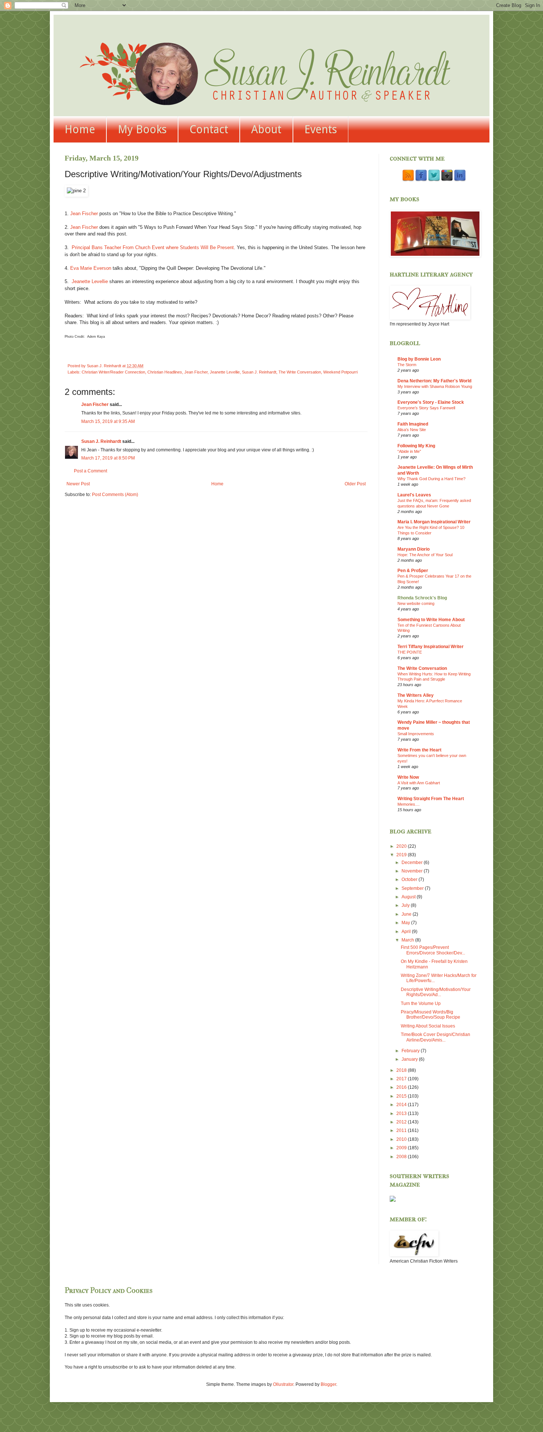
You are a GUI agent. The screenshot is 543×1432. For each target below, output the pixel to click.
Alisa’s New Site (411, 429)
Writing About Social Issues (428, 1026)
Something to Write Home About (431, 619)
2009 (402, 1147)
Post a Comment (90, 471)
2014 (402, 1104)
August (409, 896)
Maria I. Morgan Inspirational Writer (434, 521)
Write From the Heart (419, 750)
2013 (402, 1113)
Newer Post (78, 483)
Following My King (416, 445)
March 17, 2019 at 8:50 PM (108, 458)
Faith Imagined (412, 424)
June (407, 914)
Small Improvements (415, 734)
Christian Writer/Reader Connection (113, 372)
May (406, 922)
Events (320, 129)
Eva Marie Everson (90, 268)
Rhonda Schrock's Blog (422, 597)
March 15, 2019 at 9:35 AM (108, 421)
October (410, 879)
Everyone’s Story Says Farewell (426, 408)
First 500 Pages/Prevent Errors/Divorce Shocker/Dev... (433, 950)
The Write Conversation (300, 372)
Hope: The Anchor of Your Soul (424, 555)
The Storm (406, 364)
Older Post (355, 483)
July (406, 905)
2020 (402, 846)
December (413, 862)
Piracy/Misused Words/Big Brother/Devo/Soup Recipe (430, 1014)
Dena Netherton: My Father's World (434, 380)
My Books (142, 129)
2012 (402, 1122)
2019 (402, 854)
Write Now (408, 777)
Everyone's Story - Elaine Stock (430, 402)
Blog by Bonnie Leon (419, 359)
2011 (402, 1130)
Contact (208, 129)
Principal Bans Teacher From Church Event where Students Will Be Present (153, 247)
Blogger (328, 1384)
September (413, 888)
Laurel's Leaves (414, 495)
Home (80, 129)
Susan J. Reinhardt (259, 372)
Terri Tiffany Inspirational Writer (430, 646)
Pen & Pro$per (412, 570)
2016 (402, 1087)
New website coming (415, 603)
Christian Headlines (164, 372)
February (411, 1050)
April (407, 931)
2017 (402, 1078)
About (266, 129)
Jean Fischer (84, 213)
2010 (402, 1139)
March (408, 940)
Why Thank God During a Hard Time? (431, 478)
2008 (402, 1156)
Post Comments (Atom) (115, 494)
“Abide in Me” (409, 451)
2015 (402, 1096)
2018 (402, 1070)
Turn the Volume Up (421, 1003)
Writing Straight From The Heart (430, 798)
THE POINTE (409, 652)
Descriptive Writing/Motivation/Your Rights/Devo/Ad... (436, 992)
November (413, 871)
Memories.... (408, 804)
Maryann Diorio (413, 549)
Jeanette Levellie (90, 281)
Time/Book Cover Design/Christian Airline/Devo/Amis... (435, 1037)
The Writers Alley (415, 695)
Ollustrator (283, 1384)
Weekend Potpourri (340, 372)
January (410, 1059)
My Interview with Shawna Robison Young (434, 386)
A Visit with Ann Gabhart (418, 783)
